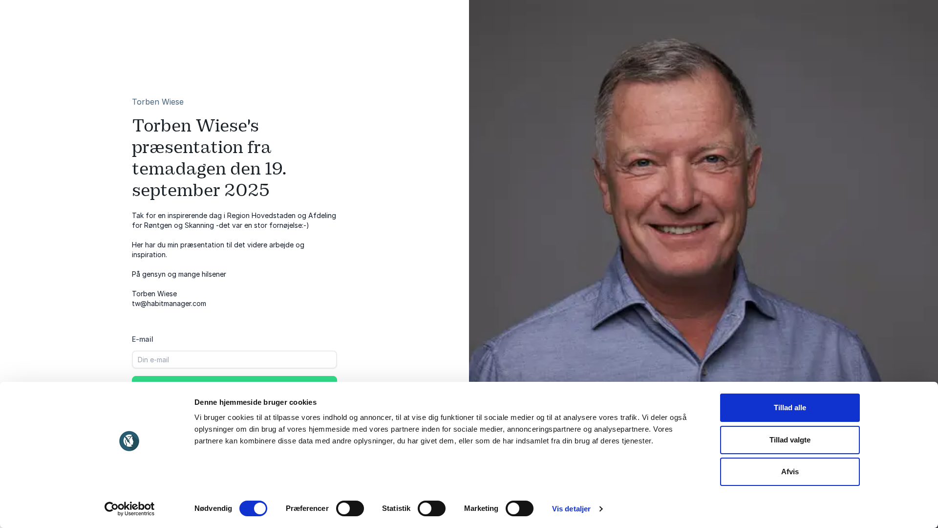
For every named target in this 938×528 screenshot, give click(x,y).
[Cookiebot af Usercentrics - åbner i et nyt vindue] (129, 509)
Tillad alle (790, 407)
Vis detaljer (571, 509)
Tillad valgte (789, 440)
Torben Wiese (158, 102)
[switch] (350, 508)
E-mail (142, 339)
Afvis (790, 471)
